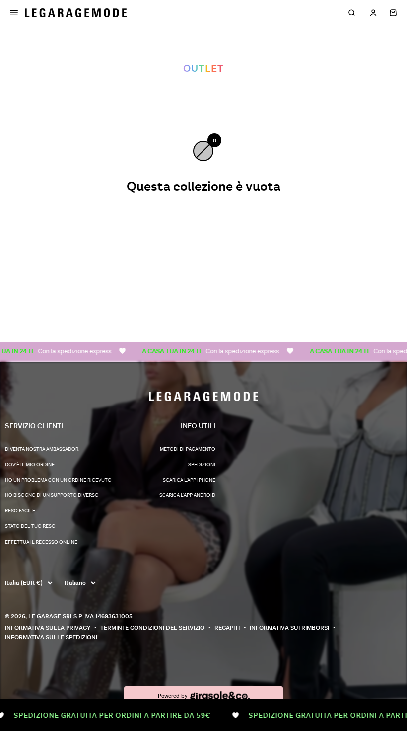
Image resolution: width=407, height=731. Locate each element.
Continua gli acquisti (203, 221)
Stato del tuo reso (30, 526)
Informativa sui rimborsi (289, 628)
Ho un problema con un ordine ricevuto (58, 480)
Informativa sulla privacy (47, 628)
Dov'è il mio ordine (30, 465)
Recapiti (227, 628)
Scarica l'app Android (187, 495)
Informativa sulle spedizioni (51, 637)
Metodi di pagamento (187, 449)
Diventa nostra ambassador (41, 449)
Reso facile (20, 511)
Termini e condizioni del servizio (152, 628)
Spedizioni (201, 465)
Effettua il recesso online (41, 542)
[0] (393, 13)
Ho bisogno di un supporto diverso (52, 495)
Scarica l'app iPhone (189, 480)
